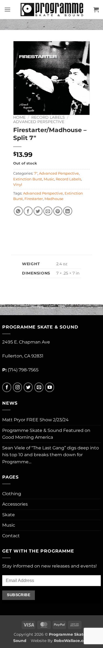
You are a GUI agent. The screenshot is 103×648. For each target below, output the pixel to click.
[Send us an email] (38, 387)
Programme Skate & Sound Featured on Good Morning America (46, 434)
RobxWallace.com (72, 640)
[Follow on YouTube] (49, 387)
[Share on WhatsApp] (18, 211)
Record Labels (48, 117)
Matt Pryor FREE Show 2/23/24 (35, 419)
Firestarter (33, 199)
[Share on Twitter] (38, 211)
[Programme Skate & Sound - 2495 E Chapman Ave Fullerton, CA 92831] (52, 9)
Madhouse (53, 199)
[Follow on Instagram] (17, 387)
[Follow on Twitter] (28, 387)
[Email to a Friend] (47, 211)
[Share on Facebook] (28, 211)
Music (49, 179)
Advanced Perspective (38, 122)
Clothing (11, 493)
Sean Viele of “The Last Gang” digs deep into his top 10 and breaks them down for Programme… (50, 454)
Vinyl (17, 185)
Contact (11, 535)
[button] (7, 9)
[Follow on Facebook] (6, 387)
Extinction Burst (27, 179)
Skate (8, 514)
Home (19, 117)
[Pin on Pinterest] (57, 211)
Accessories (15, 504)
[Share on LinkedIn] (67, 211)
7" (35, 173)
